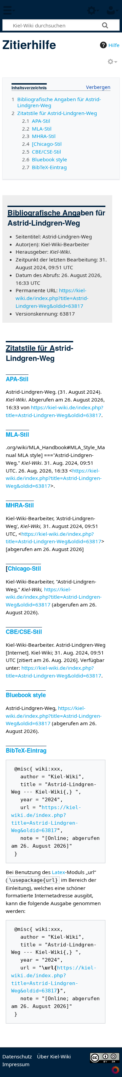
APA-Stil (17, 379)
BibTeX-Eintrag (26, 750)
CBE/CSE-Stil (24, 631)
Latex (58, 872)
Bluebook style (26, 695)
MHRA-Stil (20, 505)
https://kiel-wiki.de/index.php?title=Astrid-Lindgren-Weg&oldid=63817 (52, 298)
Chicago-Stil (24, 568)
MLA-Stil (17, 434)
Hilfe (114, 45)
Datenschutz (17, 1056)
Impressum (15, 1064)
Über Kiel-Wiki (54, 1056)
